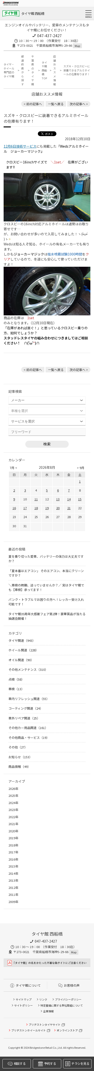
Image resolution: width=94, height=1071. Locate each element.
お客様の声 (72, 985)
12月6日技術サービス (20, 146)
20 (58, 508)
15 (79, 499)
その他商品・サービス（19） (28, 737)
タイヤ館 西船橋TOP (44, 70)
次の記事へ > (79, 104)
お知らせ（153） (20, 757)
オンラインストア (67, 1030)
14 (69, 499)
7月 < (13, 467)
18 (36, 508)
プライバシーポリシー (68, 999)
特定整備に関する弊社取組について (61, 1005)
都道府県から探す (22, 70)
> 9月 (80, 467)
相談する (20, 1063)
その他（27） (17, 747)
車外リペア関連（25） (24, 718)
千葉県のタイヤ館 (32, 70)
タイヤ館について (28, 985)
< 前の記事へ (33, 104)
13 (58, 499)
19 (47, 508)
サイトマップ (24, 999)
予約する (50, 1063)
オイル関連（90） (21, 660)
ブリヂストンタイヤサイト (44, 1024)
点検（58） (16, 679)
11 (36, 499)
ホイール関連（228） (23, 650)
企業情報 (48, 1011)
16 (14, 508)
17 (25, 508)
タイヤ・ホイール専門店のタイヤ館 (9, 70)
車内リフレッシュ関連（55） (28, 698)
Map (77, 46)
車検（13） (16, 689)
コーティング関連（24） (25, 708)
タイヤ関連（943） (21, 640)
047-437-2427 (49, 35)
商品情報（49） (19, 766)
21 (69, 508)
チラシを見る (80, 1063)
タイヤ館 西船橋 (32, 13)
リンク (43, 999)
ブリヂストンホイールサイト (28, 1030)
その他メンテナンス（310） (28, 669)
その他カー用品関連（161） (28, 727)
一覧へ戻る (56, 104)
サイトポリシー (23, 1005)
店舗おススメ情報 (54, 70)
